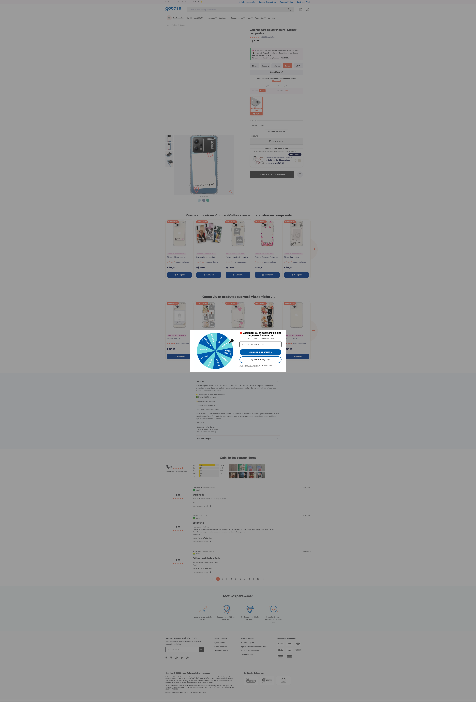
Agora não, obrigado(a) (260, 359)
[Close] (283, 333)
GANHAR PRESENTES (260, 352)
